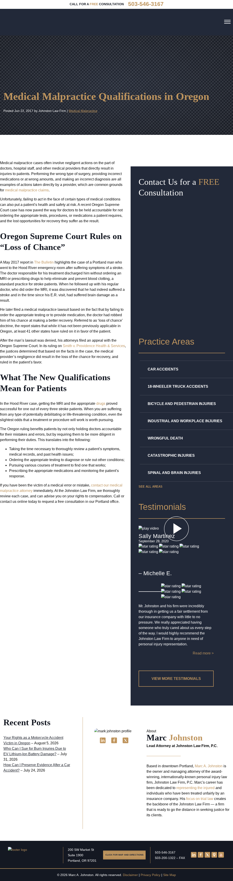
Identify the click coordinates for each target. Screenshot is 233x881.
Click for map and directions (124, 855)
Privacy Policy (150, 875)
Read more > (203, 653)
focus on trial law (199, 799)
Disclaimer (130, 875)
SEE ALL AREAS (150, 486)
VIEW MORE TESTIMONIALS (176, 679)
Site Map (169, 875)
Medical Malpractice (83, 111)
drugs (100, 403)
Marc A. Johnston (209, 766)
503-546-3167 (165, 852)
